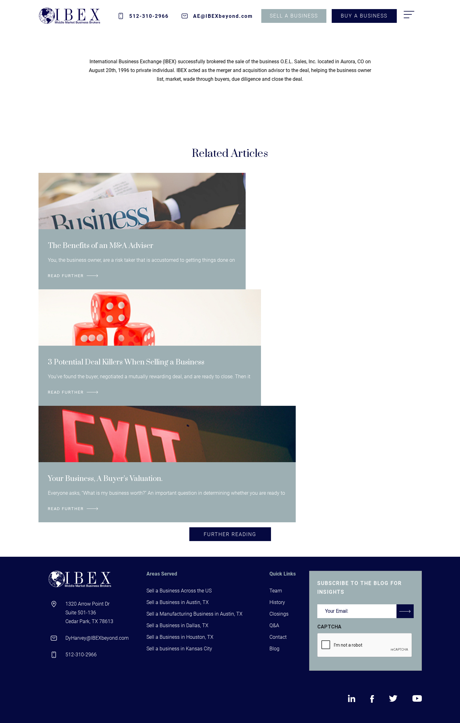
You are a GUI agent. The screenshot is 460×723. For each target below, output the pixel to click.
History (277, 602)
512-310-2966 (149, 16)
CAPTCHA (329, 627)
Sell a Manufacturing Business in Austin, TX (194, 614)
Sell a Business (294, 16)
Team (275, 591)
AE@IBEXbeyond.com (223, 16)
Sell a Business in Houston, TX (179, 637)
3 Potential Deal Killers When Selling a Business (126, 362)
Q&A (274, 625)
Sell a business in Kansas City (179, 649)
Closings (279, 614)
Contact (278, 637)
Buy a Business (364, 16)
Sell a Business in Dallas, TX (177, 625)
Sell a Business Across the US (179, 591)
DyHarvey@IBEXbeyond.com (97, 638)
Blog (274, 649)
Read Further (66, 275)
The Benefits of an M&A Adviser (100, 245)
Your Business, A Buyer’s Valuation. (105, 478)
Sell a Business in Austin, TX (177, 602)
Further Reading (230, 534)
